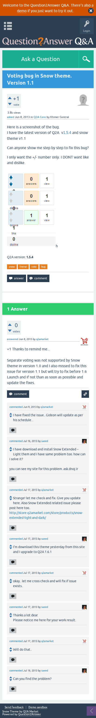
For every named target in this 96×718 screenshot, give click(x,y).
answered (12, 339)
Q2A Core (40, 117)
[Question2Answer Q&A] (47, 40)
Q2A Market (30, 711)
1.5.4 (67, 133)
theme (23, 266)
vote (34, 266)
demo (22, 11)
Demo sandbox (37, 707)
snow (12, 266)
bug (43, 266)
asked (10, 117)
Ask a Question (40, 59)
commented (16, 407)
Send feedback (14, 707)
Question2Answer (29, 714)
